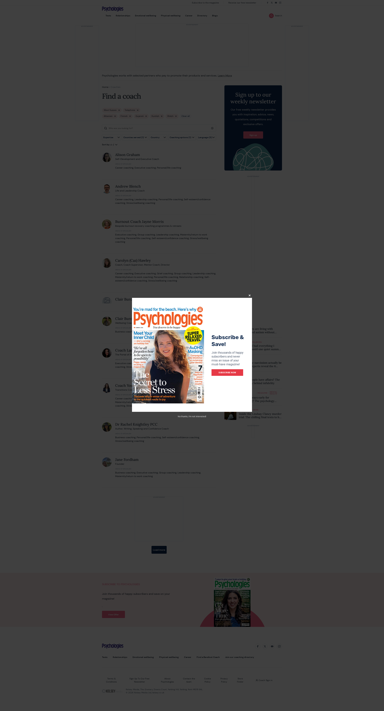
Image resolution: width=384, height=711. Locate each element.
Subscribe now (227, 372)
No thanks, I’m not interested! (192, 416)
